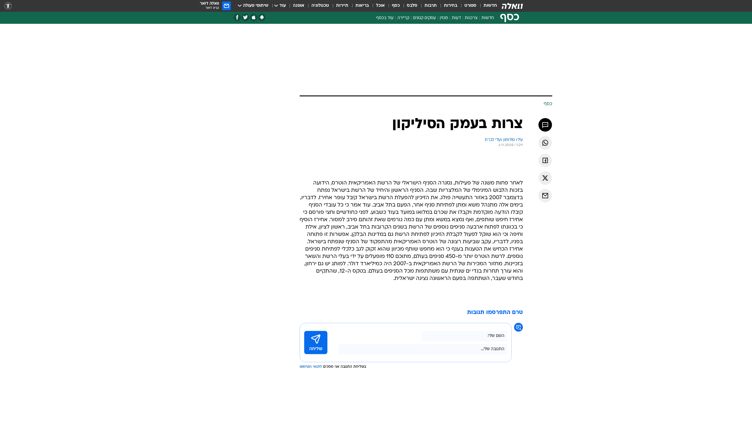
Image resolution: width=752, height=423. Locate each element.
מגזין (444, 18)
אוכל (380, 6)
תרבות (430, 6)
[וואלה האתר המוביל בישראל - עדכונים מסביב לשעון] (512, 6)
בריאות (362, 6)
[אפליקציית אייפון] (253, 17)
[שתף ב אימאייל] (545, 195)
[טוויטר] (245, 17)
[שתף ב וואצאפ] (545, 143)
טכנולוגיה (320, 6)
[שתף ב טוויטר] (545, 178)
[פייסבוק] (237, 17)
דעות (456, 18)
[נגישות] (8, 6)
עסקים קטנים (424, 18)
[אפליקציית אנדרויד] (262, 17)
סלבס (412, 6)
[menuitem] (486, 6)
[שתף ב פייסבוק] (545, 160)
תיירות (342, 6)
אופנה (298, 6)
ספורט (470, 6)
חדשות (490, 6)
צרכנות (471, 18)
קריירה (403, 18)
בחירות (450, 6)
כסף (396, 6)
